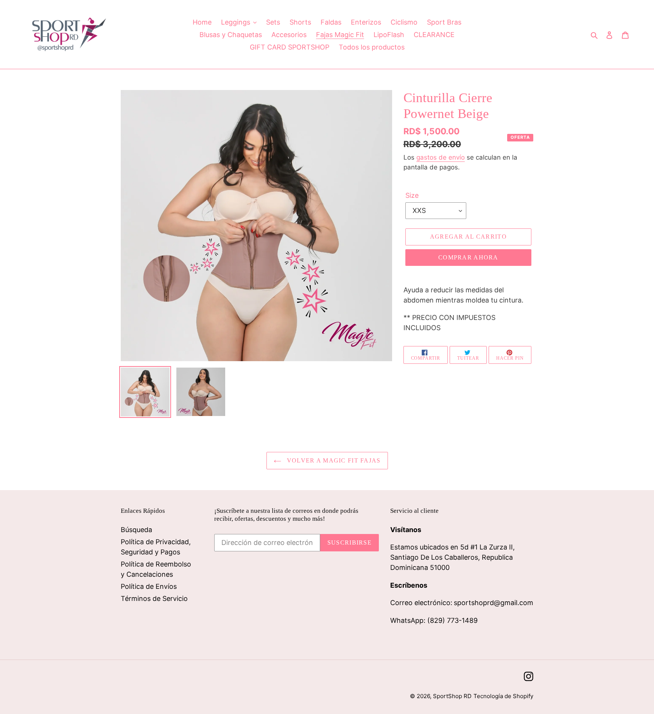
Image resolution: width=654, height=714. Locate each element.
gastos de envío (440, 157)
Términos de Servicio (154, 598)
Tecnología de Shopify (503, 696)
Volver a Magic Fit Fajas (333, 460)
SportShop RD (452, 696)
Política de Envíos (149, 586)
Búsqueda (136, 530)
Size (412, 195)
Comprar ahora (468, 257)
